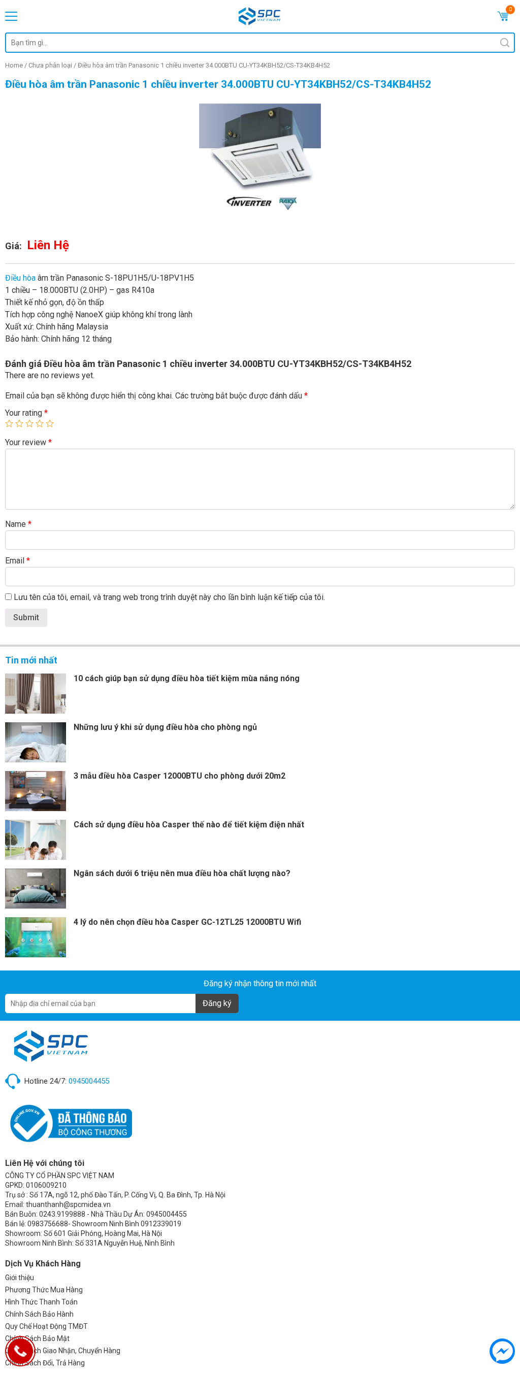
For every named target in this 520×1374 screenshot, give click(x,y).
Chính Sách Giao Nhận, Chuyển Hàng (62, 1351)
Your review (28, 442)
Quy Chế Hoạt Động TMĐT (46, 1326)
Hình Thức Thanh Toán (41, 1302)
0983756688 (47, 1224)
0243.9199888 (62, 1214)
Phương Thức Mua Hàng (44, 1290)
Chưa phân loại (50, 65)
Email (17, 560)
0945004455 (89, 1081)
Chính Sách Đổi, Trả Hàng (45, 1363)
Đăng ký (217, 1003)
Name (18, 524)
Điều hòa (20, 278)
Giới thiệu (19, 1278)
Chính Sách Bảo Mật (37, 1338)
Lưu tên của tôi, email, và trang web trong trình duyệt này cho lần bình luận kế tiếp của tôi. (169, 597)
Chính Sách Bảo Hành (39, 1314)
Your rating (26, 413)
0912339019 (161, 1224)
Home (14, 65)
